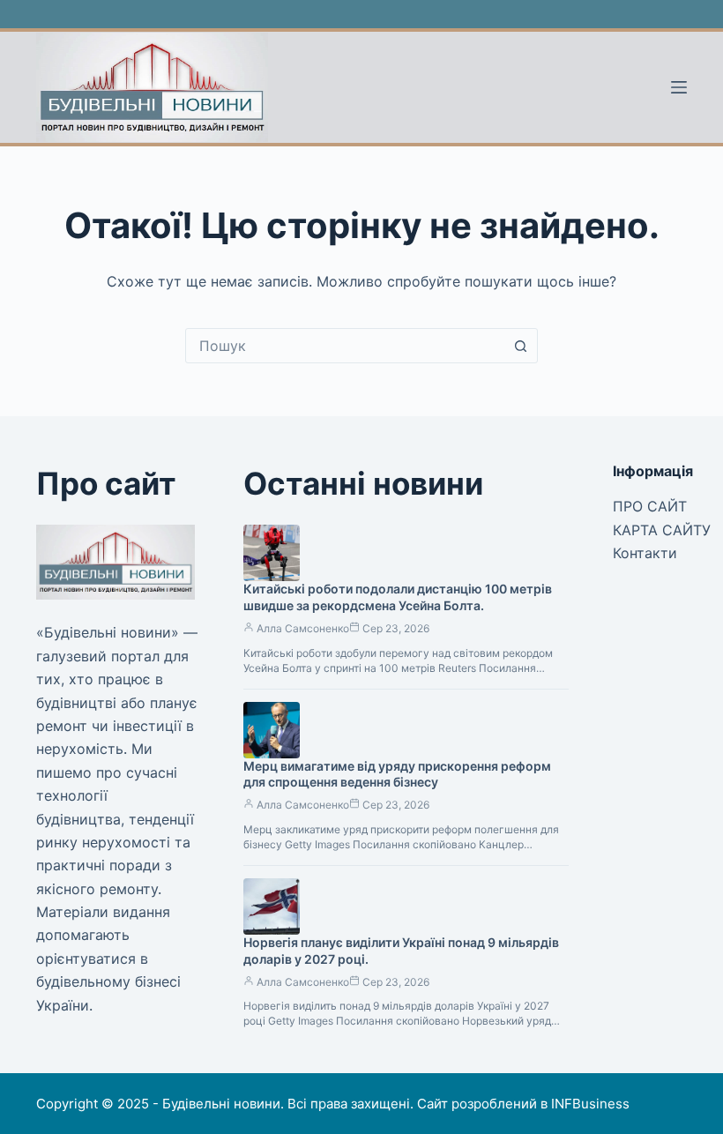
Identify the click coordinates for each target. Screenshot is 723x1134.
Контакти (645, 553)
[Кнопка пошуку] (520, 345)
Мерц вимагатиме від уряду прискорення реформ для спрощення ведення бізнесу (397, 774)
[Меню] (679, 87)
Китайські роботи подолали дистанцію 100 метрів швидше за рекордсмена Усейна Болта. (397, 597)
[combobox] (344, 345)
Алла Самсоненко (303, 628)
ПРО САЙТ (650, 506)
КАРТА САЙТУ (662, 530)
